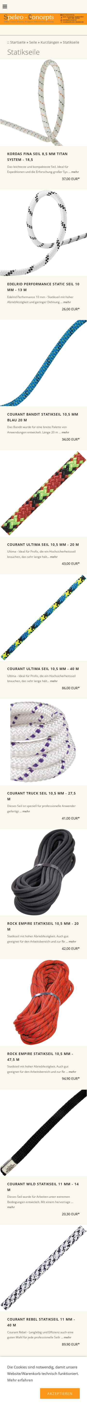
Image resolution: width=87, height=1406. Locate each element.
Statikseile (71, 42)
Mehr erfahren (20, 1380)
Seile (33, 42)
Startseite (18, 42)
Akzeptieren (59, 1393)
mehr (75, 172)
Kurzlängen (50, 42)
